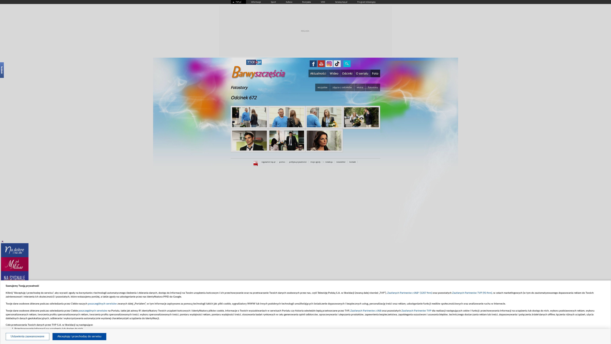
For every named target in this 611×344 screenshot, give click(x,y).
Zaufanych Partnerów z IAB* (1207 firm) (409, 293)
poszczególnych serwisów (102, 303)
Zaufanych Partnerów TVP (416, 310)
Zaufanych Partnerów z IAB (365, 310)
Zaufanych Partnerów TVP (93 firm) (472, 293)
